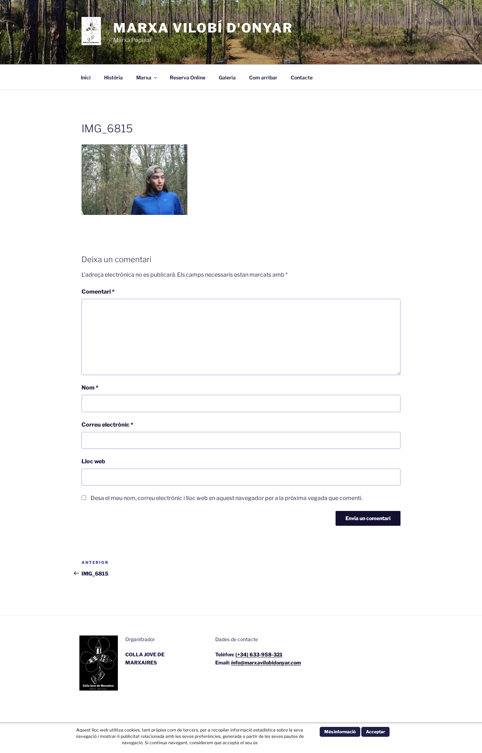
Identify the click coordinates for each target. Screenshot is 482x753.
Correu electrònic (107, 424)
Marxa (143, 77)
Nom (90, 387)
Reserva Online (187, 77)
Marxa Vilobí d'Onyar (203, 28)
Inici (86, 77)
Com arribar (263, 77)
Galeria (227, 77)
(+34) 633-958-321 (258, 654)
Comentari (98, 291)
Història (113, 77)
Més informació (340, 731)
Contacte (302, 77)
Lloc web (93, 461)
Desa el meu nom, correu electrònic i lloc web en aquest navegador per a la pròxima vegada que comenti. (226, 498)
